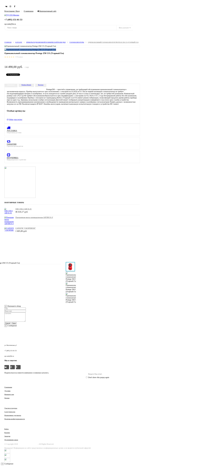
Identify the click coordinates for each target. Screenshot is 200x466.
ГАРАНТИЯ (11, 144)
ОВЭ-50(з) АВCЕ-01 (23, 209)
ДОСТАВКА (12, 131)
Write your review (15, 119)
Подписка (134, 374)
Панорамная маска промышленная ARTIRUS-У (34, 217)
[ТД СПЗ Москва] (11, 15)
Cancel (7, 323)
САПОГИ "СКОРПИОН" (25, 228)
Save (14, 323)
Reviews (40, 85)
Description (11, 85)
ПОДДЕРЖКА (12, 158)
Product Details (26, 85)
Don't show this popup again (98, 377)
